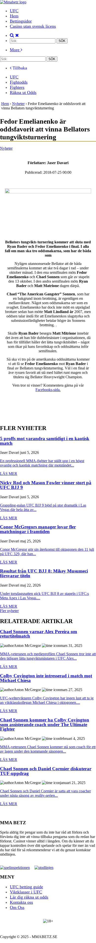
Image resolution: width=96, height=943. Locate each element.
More (15, 49)
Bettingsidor (21, 21)
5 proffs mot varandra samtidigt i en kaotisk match (44, 440)
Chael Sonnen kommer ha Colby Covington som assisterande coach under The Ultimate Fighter (44, 725)
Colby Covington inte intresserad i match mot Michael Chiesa (46, 678)
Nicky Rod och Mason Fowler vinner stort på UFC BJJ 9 (45, 485)
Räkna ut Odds (23, 92)
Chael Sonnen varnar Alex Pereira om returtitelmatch (38, 634)
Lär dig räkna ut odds (29, 897)
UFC (14, 10)
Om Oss (17, 907)
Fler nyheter (9, 611)
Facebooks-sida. (48, 390)
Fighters (17, 87)
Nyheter (6, 148)
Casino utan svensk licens (33, 26)
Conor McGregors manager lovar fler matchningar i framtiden (38, 529)
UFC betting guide (26, 886)
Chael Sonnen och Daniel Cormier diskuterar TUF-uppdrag (45, 771)
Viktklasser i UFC (26, 892)
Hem (14, 15)
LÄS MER (8, 474)
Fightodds (19, 82)
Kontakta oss (21, 902)
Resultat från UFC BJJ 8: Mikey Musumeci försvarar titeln (44, 573)
